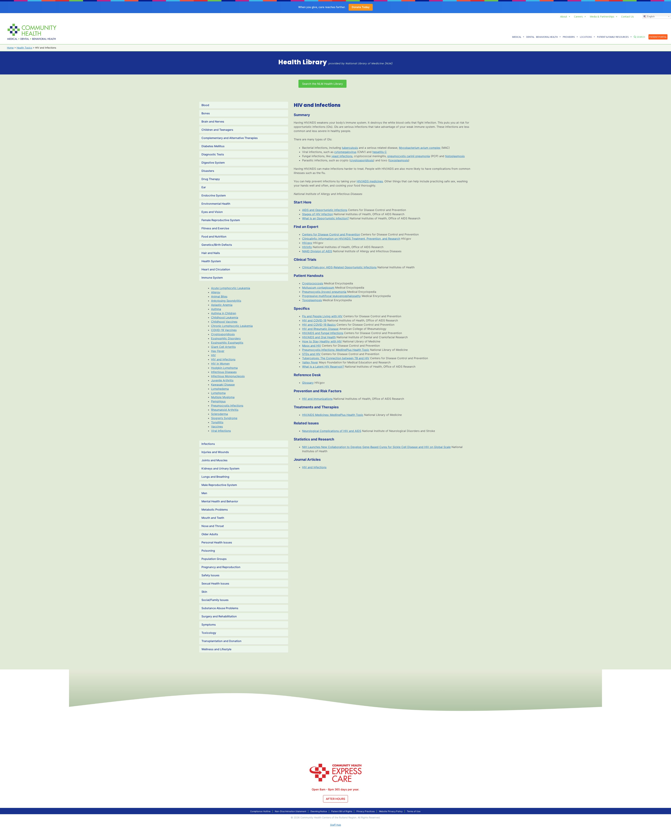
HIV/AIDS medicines (370, 181)
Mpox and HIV (311, 345)
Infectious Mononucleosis (228, 376)
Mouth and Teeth (212, 517)
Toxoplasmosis (312, 300)
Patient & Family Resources (613, 36)
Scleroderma (219, 414)
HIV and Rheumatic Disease (320, 329)
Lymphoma (218, 393)
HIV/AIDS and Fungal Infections (322, 333)
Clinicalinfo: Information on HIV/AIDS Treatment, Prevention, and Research (351, 238)
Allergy (215, 292)
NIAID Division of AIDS (317, 251)
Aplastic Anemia (221, 305)
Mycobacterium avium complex (420, 147)
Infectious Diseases (224, 372)
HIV (213, 355)
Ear (203, 187)
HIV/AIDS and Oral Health (319, 337)
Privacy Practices (365, 811)
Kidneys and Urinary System (220, 468)
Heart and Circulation (215, 269)
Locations (586, 36)
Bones (205, 113)
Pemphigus (218, 401)
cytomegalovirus (345, 152)
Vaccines (217, 426)
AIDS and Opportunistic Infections (324, 210)
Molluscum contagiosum (318, 287)
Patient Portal (658, 36)
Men (204, 493)
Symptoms (208, 624)
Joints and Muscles (214, 460)
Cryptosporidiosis (223, 334)
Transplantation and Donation (221, 641)
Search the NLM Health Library (322, 83)
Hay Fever (217, 351)
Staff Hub (335, 824)
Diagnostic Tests (212, 154)
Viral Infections (221, 430)
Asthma (216, 309)
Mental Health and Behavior (219, 501)
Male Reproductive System (219, 485)
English (650, 16)
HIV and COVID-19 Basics (319, 324)
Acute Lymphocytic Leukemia (230, 288)
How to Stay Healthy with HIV (322, 341)
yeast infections (341, 156)
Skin (204, 591)
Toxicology (208, 633)
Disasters (207, 171)
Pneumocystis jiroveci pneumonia (324, 291)
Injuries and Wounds (215, 452)
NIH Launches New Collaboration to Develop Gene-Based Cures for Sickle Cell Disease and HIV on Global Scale (376, 447)
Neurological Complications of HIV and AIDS (331, 431)
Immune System (212, 277)
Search (640, 36)
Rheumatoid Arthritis (224, 409)
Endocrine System (213, 195)
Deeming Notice (319, 811)
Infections (208, 444)
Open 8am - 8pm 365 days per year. (335, 789)
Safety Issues (210, 575)
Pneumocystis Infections (227, 405)
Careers (578, 16)
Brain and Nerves (212, 121)
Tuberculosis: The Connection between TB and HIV (335, 358)
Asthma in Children (223, 313)
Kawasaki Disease (223, 384)
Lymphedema (220, 388)
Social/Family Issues (215, 600)
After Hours (335, 799)
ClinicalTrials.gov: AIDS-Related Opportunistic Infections (339, 267)
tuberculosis (350, 147)
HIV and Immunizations (317, 398)
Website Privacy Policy (391, 811)
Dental (530, 36)
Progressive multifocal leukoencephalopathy (331, 296)
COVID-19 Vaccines (224, 330)
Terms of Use (413, 811)
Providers (569, 36)
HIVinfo (307, 247)
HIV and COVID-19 (314, 320)
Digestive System (213, 162)
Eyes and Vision (212, 212)
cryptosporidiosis (361, 160)
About (563, 16)
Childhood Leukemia (224, 317)
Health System (211, 261)
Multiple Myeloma (223, 397)
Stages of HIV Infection (317, 214)
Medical (516, 36)
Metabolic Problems (214, 509)
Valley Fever (310, 362)
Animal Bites (219, 296)
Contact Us (627, 16)
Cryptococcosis (312, 283)
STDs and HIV (311, 354)
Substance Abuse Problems (219, 608)
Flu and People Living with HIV (322, 316)
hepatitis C (379, 152)
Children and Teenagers (217, 129)
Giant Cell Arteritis (223, 347)
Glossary (308, 382)
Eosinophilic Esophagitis (227, 342)
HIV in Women (220, 363)
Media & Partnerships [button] (602, 16)
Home (10, 47)
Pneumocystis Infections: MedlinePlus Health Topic (335, 350)
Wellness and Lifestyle (216, 649)
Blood (205, 105)
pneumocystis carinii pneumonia (408, 156)
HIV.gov (307, 243)
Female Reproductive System (220, 220)
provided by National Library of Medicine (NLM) (361, 63)
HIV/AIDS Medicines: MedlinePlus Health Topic (332, 415)
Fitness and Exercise (215, 228)
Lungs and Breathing (215, 476)
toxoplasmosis (398, 160)
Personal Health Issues (216, 542)
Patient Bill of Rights (341, 811)
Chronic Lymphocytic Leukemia (232, 326)
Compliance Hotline (260, 811)
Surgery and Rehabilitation (219, 616)
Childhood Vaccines (224, 321)
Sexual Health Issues (215, 583)
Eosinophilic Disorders (226, 338)
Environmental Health (215, 203)
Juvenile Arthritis (222, 380)
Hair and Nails (210, 253)
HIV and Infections (223, 359)
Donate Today (361, 7)
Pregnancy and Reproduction (220, 567)
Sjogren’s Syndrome (224, 418)
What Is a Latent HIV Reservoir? (323, 366)
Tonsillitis (217, 422)
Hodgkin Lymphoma (224, 368)
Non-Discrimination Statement (290, 811)
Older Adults (209, 534)
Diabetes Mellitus (213, 146)
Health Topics (24, 47)
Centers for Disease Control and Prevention (331, 234)
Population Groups (214, 559)
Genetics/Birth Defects (216, 244)
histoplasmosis (455, 156)
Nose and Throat (212, 526)
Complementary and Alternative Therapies (229, 138)
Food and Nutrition (213, 236)
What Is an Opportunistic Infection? (325, 218)
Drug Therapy (210, 179)
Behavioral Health (547, 36)
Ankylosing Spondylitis (226, 300)
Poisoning (208, 550)
